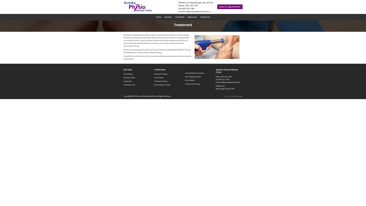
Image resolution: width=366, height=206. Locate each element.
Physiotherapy (128, 74)
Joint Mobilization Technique (194, 73)
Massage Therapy (129, 77)
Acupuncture (127, 81)
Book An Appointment (230, 6)
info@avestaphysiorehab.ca (197, 11)
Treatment (179, 17)
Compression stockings (192, 84)
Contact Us (205, 17)
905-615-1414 (192, 5)
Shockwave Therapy (160, 74)
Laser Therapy (159, 77)
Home (158, 17)
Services (168, 17)
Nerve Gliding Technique (193, 77)
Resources (192, 17)
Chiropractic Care (129, 85)
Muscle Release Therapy (162, 85)
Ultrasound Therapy (160, 81)
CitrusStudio (239, 96)
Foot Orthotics (190, 80)
